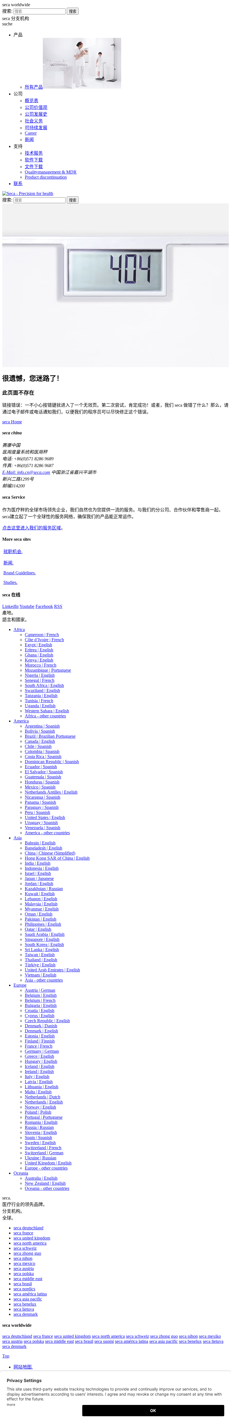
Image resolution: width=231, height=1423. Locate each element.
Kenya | (39, 660)
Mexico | (40, 787)
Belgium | (41, 995)
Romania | (41, 1122)
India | (37, 863)
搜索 (72, 11)
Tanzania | (41, 695)
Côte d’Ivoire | (44, 639)
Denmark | (41, 1025)
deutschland (28, 1227)
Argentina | (42, 726)
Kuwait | (40, 893)
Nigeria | (40, 675)
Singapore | (42, 939)
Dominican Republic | (52, 761)
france (23, 1233)
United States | (45, 817)
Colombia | (42, 751)
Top (5, 1356)
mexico (24, 1263)
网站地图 (23, 1367)
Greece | (39, 1056)
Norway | (40, 1107)
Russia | (39, 1127)
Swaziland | (42, 690)
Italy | (37, 1076)
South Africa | (44, 685)
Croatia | (39, 1010)
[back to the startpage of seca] (27, 193)
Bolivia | (40, 731)
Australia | (41, 1178)
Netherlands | (42, 1096)
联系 (18, 183)
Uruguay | (41, 822)
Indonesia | (42, 868)
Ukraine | (40, 1157)
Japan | (39, 878)
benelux (25, 1304)
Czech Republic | (47, 1020)
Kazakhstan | (44, 888)
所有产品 (34, 87)
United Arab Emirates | (52, 969)
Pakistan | (40, 919)
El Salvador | (44, 771)
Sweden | (40, 1142)
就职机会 (13, 551)
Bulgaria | (41, 1005)
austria (24, 1268)
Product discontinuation (46, 177)
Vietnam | (40, 975)
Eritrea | (39, 649)
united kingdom (32, 1238)
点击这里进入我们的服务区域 (31, 528)
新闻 (29, 139)
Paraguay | (42, 807)
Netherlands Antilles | (51, 792)
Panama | (40, 802)
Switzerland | (43, 1147)
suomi (104, 1341)
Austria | (40, 990)
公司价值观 (36, 107)
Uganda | (40, 705)
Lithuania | (41, 1086)
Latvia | (39, 1081)
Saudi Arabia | (45, 934)
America (21, 721)
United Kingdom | (48, 1163)
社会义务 (34, 121)
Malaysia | (41, 903)
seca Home (12, 421)
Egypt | (38, 644)
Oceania (21, 1173)
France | (38, 1046)
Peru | (37, 812)
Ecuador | (41, 766)
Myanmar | (42, 909)
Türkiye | (40, 964)
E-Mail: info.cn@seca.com (26, 472)
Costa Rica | (43, 756)
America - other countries (47, 832)
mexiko (210, 1336)
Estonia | (40, 1036)
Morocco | (40, 665)
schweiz (25, 1248)
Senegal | (39, 680)
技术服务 (34, 153)
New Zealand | (45, 1183)
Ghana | (39, 655)
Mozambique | (48, 670)
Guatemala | (43, 776)
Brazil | (50, 736)
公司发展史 (36, 114)
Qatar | (38, 929)
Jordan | (39, 883)
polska (24, 1273)
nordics (24, 1288)
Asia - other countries (44, 980)
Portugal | (44, 1117)
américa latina (30, 1293)
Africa (19, 629)
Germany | (42, 1051)
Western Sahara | (47, 710)
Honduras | (42, 782)
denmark (26, 1314)
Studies (10, 582)
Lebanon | (41, 898)
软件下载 (34, 159)
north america (30, 1243)
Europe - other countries (46, 1168)
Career (31, 133)
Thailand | (41, 959)
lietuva (24, 1309)
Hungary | (41, 1061)
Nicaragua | (42, 797)
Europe (20, 985)
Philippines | (43, 924)
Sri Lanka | (42, 949)
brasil (23, 1283)
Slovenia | (41, 1132)
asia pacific (28, 1299)
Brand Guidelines (19, 572)
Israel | (38, 873)
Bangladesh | (43, 848)
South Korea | (44, 944)
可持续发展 (36, 127)
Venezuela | (42, 827)
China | (50, 853)
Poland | (38, 1112)
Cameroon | (42, 634)
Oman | (38, 914)
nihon (23, 1258)
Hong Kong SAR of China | (57, 858)
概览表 (31, 100)
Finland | (40, 1041)
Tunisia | (39, 700)
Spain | (38, 1137)
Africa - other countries (45, 715)
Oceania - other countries (47, 1188)
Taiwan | (40, 954)
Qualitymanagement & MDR (51, 172)
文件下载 (34, 166)
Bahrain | (40, 842)
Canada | (40, 741)
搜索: (7, 11)
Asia (18, 837)
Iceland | (39, 1066)
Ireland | (39, 1071)
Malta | (38, 1091)
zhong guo (27, 1253)
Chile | (38, 746)
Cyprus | (39, 1015)
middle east (28, 1278)
